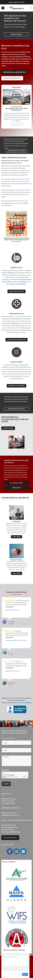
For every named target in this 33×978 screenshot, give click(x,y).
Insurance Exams (20, 179)
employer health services (9, 272)
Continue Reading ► (16, 124)
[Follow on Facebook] (10, 851)
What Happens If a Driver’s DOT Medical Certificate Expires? (16, 109)
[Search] (31, 8)
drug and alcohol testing (24, 279)
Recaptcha (5, 770)
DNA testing (26, 330)
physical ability (6, 282)
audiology (23, 282)
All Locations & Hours (10, 837)
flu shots (18, 319)
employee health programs (18, 284)
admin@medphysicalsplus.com (10, 808)
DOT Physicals (19, 201)
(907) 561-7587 (19, 2)
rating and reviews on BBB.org (21, 702)
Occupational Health (22, 183)
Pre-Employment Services (15, 181)
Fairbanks (16, 194)
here (19, 594)
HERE (19, 241)
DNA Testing (11, 183)
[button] (2, 8)
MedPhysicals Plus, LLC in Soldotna (16, 640)
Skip (19, 974)
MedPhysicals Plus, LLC (13, 610)
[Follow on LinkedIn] (23, 851)
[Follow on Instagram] (16, 851)
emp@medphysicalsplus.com (23, 820)
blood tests (16, 323)
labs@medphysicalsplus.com (10, 815)
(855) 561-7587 (12, 827)
